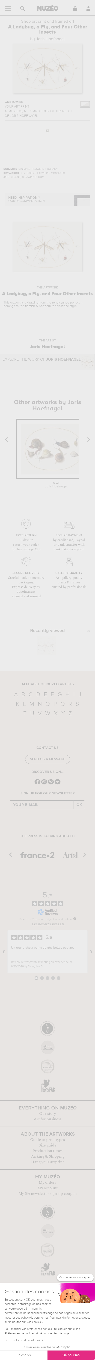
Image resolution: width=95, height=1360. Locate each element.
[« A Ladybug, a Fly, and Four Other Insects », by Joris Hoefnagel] (46, 645)
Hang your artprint (47, 1162)
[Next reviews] (91, 951)
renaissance (60, 302)
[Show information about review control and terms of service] (75, 918)
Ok (79, 805)
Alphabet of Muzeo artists (47, 684)
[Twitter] (57, 783)
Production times (47, 1151)
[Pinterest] (51, 783)
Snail (56, 485)
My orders (47, 1183)
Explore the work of (42, 360)
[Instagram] (44, 783)
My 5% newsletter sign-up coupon (47, 1194)
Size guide (47, 1145)
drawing (33, 302)
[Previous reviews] (3, 951)
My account (48, 1188)
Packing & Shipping (47, 1156)
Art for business (47, 1119)
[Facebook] (37, 783)
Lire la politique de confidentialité (25, 1340)
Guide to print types (47, 1140)
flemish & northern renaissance (47, 306)
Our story (47, 1114)
